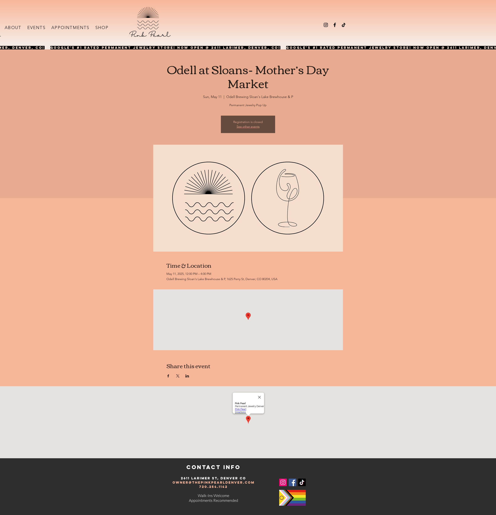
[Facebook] (335, 25)
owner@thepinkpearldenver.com (213, 482)
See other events (248, 126)
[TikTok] (343, 25)
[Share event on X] (178, 375)
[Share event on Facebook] (168, 375)
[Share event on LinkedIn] (187, 375)
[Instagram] (326, 25)
